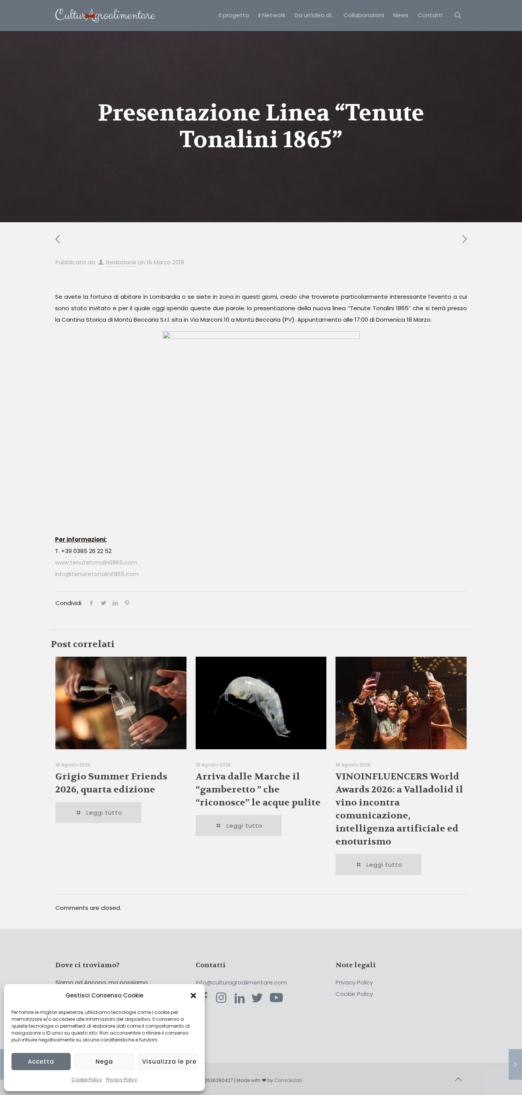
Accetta (41, 1062)
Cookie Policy (86, 1079)
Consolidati (288, 1080)
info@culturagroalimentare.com (241, 982)
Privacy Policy (121, 1079)
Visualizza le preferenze (169, 1062)
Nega (104, 1062)
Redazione (121, 262)
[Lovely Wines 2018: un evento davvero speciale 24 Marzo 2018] (515, 1064)
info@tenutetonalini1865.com (97, 574)
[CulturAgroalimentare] (105, 15)
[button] (193, 995)
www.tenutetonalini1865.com (96, 562)
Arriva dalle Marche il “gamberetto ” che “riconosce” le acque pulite (258, 790)
